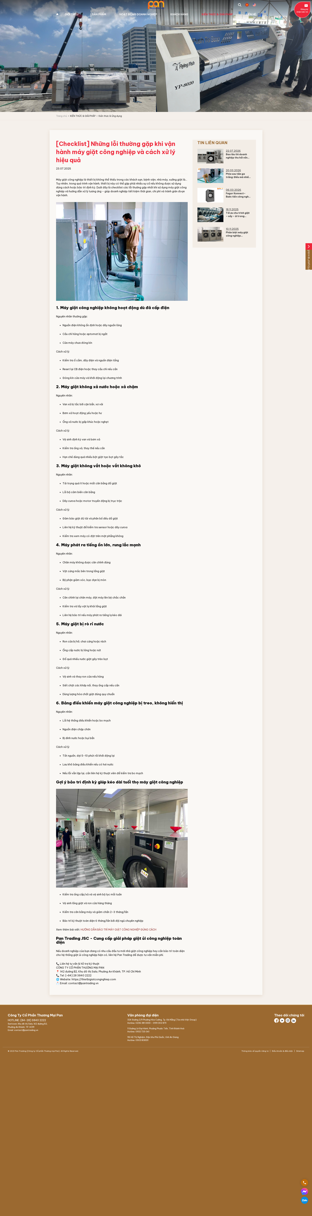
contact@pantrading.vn (83, 983)
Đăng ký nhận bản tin (302, 8)
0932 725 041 (142, 1031)
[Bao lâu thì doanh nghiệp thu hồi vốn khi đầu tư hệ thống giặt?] (210, 156)
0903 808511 (142, 1040)
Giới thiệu (71, 14)
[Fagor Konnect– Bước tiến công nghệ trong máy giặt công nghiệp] (210, 195)
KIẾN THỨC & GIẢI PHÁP (217, 14)
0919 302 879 (159, 1023)
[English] (254, 5)
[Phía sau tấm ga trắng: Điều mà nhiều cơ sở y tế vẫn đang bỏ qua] (210, 175)
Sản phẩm (99, 14)
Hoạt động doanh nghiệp (138, 14)
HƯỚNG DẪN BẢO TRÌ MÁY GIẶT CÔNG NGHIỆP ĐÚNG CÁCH (118, 929)
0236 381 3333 (143, 1023)
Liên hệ (251, 14)
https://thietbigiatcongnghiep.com (94, 979)
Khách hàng (179, 14)
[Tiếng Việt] (247, 5)
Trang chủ (57, 14)
